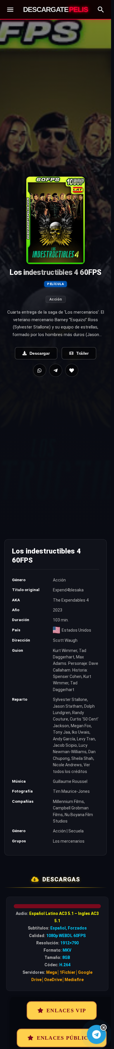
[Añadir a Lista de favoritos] (71, 370)
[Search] (101, 9)
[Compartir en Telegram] (55, 370)
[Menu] (10, 9)
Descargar (40, 353)
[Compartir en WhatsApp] (39, 370)
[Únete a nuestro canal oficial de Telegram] (96, 1034)
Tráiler (82, 353)
